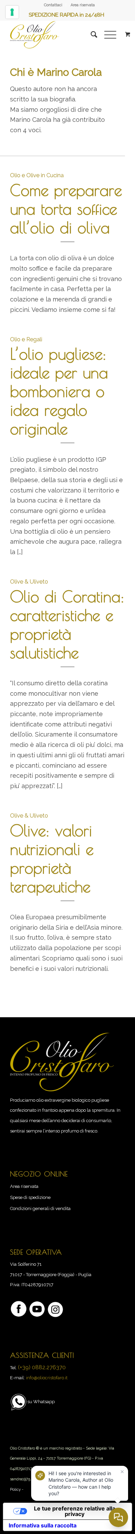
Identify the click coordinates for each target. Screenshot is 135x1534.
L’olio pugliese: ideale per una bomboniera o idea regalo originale (59, 391)
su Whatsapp (41, 1401)
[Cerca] (90, 34)
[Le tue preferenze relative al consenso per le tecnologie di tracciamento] (12, 12)
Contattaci (53, 5)
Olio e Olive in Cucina (37, 175)
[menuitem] (53, 5)
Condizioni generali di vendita (40, 1208)
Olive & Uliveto (29, 581)
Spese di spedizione (30, 1197)
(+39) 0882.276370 (42, 1367)
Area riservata (83, 5)
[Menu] (106, 34)
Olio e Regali (26, 339)
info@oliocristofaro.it (47, 1377)
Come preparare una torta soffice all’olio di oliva (66, 208)
